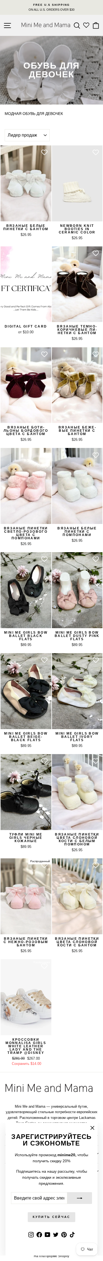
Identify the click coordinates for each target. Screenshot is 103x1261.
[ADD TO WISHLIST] (44, 152)
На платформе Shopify (51, 1256)
